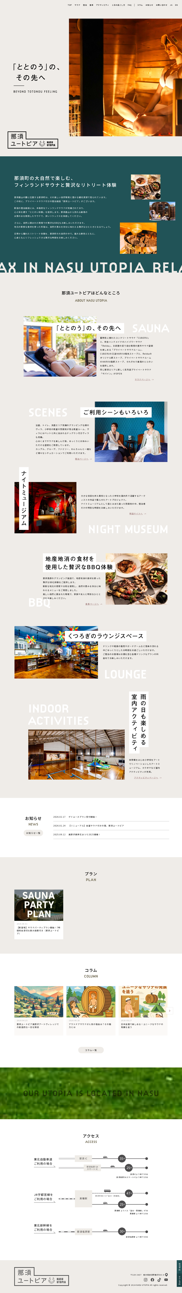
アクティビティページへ (146, 777)
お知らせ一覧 (33, 832)
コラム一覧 (91, 1050)
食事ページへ (92, 604)
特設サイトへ (136, 513)
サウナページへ (142, 379)
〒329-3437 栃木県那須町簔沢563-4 (147, 1275)
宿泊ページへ (81, 458)
